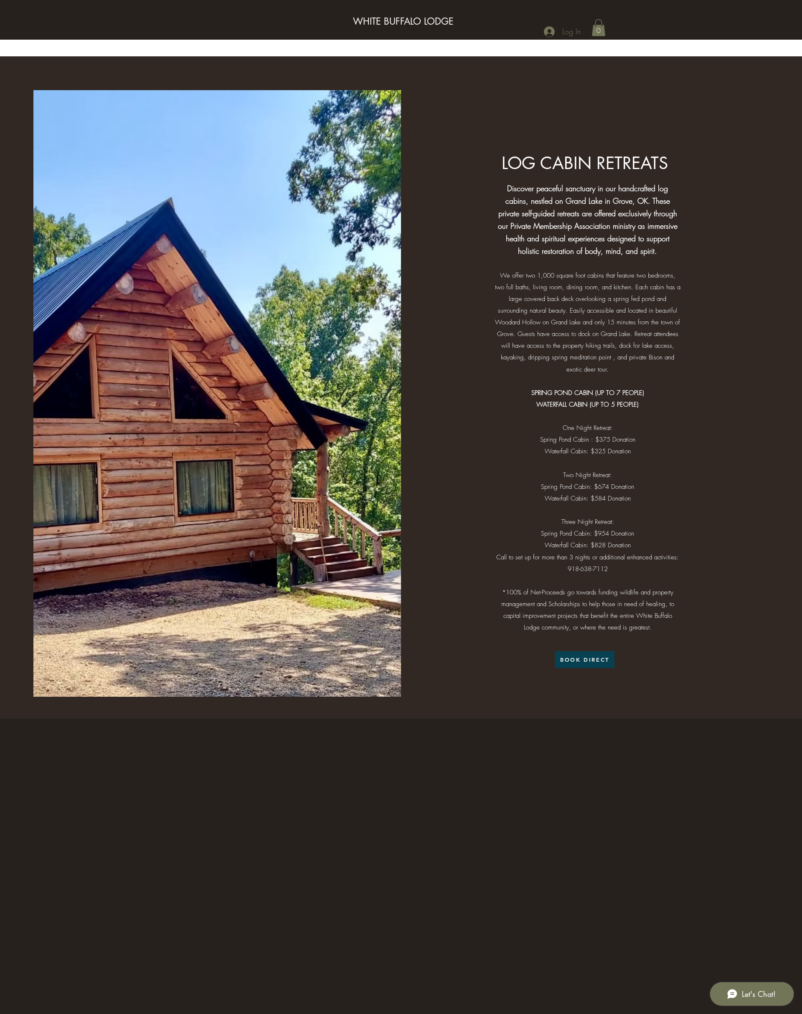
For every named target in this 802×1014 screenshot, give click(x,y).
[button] (598, 27)
